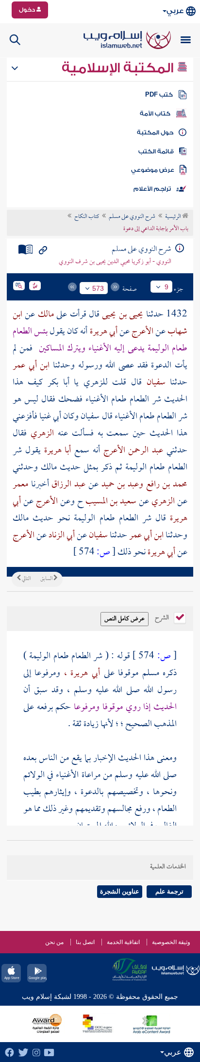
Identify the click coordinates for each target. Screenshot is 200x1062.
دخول (27, 9)
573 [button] (98, 288)
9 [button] (166, 287)
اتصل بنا (85, 942)
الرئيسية (173, 217)
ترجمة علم (169, 891)
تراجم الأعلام (152, 188)
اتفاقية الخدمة (123, 942)
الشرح (162, 617)
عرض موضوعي (152, 169)
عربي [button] (175, 11)
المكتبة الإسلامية (119, 68)
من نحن (54, 942)
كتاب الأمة (155, 113)
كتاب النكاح (86, 217)
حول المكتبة (155, 132)
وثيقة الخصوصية (171, 942)
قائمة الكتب (156, 151)
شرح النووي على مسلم (132, 217)
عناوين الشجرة (119, 891)
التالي (26, 579)
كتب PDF (159, 94)
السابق (46, 579)
